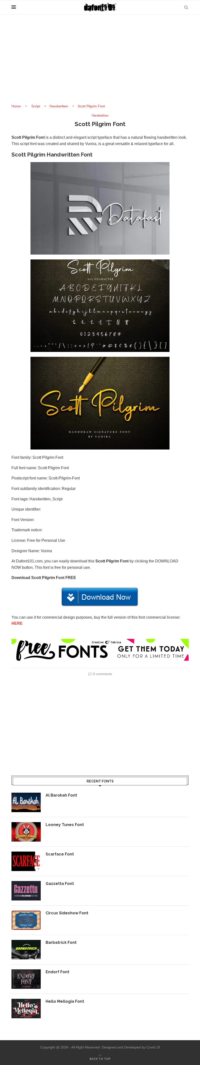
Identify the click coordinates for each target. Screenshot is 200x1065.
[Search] (186, 7)
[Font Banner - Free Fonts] (100, 641)
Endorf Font (57, 972)
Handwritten (59, 106)
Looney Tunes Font (65, 824)
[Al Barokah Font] (26, 802)
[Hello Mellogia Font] (26, 1008)
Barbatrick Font (61, 942)
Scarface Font (60, 854)
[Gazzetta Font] (26, 890)
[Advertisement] (100, 63)
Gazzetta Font (60, 883)
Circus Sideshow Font (67, 913)
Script (35, 106)
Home (16, 106)
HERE (17, 623)
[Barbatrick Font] (26, 949)
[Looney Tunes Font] (26, 832)
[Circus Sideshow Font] (26, 920)
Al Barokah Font (61, 795)
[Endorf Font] (26, 979)
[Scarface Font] (26, 861)
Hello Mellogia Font (65, 1001)
